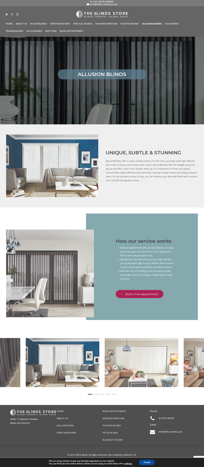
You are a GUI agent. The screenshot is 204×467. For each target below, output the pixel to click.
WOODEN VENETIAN (113, 418)
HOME (60, 411)
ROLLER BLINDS (65, 425)
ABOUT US (62, 418)
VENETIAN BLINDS (66, 432)
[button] (139, 294)
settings (128, 463)
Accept (147, 462)
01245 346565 (105, 1)
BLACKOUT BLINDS (113, 439)
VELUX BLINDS (110, 432)
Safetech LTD (129, 454)
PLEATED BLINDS (112, 425)
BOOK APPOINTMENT (114, 411)
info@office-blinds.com (103, 4)
